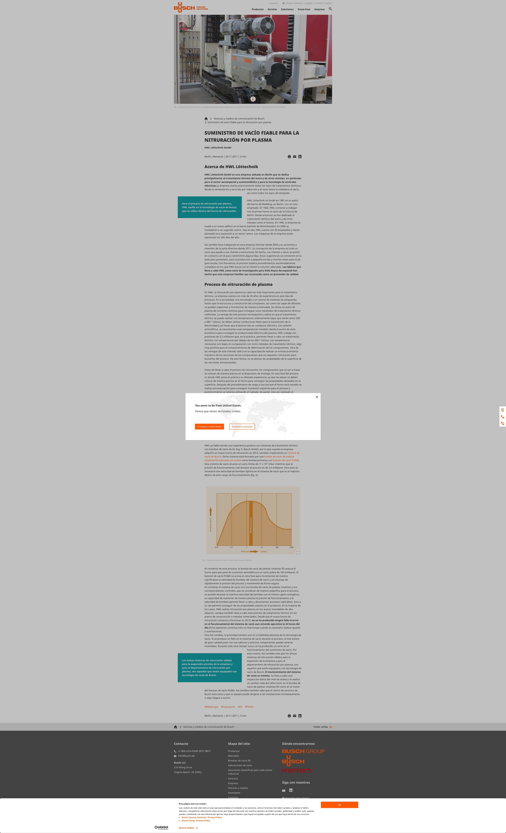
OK (339, 805)
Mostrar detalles (186, 828)
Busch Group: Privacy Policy (196, 820)
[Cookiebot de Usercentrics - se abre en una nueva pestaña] (161, 828)
